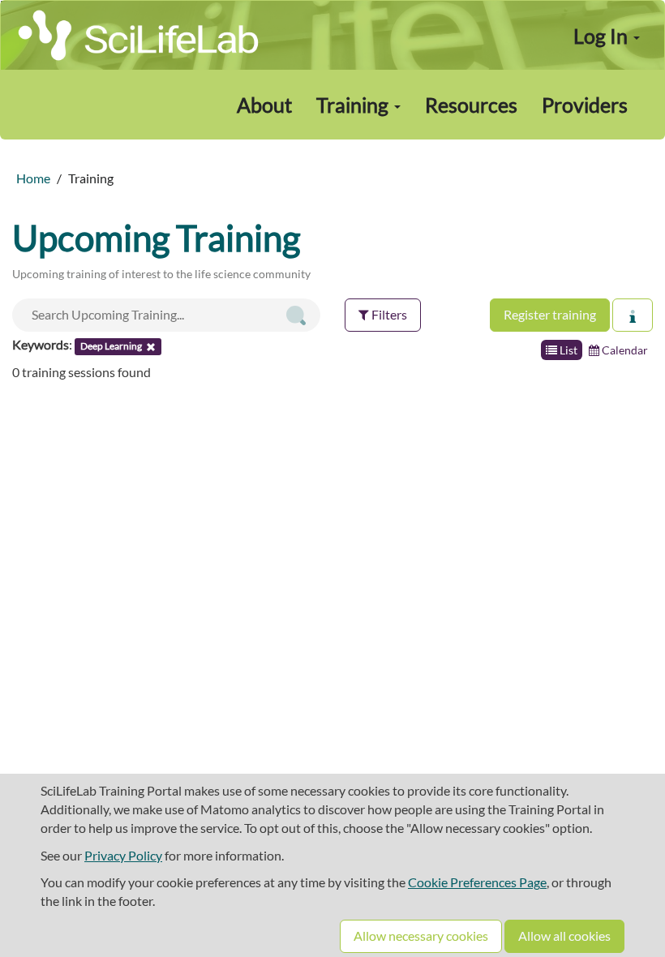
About (264, 104)
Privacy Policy (123, 855)
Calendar (623, 350)
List (567, 350)
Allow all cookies (564, 935)
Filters (388, 314)
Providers (585, 104)
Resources (471, 104)
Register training (550, 314)
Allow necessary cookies (421, 935)
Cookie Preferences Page (477, 882)
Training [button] (354, 104)
